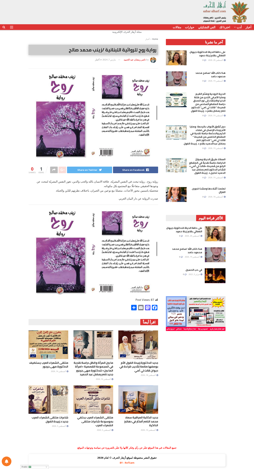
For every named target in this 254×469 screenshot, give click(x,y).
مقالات (177, 27)
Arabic (25, 467)
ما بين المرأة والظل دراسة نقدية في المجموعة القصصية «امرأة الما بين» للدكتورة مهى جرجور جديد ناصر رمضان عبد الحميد (93, 368)
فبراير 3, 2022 (194, 274)
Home (155, 39)
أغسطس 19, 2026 (216, 80)
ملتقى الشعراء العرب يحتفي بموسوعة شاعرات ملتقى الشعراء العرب (95, 421)
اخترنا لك (224, 27)
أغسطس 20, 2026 (216, 60)
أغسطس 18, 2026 (148, 375)
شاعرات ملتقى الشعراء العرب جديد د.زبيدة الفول (50, 419)
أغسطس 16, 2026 (103, 379)
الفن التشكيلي (206, 27)
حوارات (189, 27)
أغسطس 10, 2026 (148, 430)
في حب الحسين (194, 270)
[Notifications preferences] (6, 461)
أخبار (248, 27)
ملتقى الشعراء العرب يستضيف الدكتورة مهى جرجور (48, 364)
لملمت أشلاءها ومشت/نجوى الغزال (208, 190)
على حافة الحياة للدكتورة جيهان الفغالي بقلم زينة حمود (207, 54)
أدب (239, 27)
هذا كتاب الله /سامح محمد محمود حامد (210, 75)
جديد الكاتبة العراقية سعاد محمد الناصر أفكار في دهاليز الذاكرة (141, 421)
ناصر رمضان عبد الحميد (135, 59)
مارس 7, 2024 (109, 59)
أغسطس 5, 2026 (104, 430)
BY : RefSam (127, 462)
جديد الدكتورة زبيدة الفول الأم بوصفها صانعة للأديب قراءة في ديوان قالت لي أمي (138, 366)
